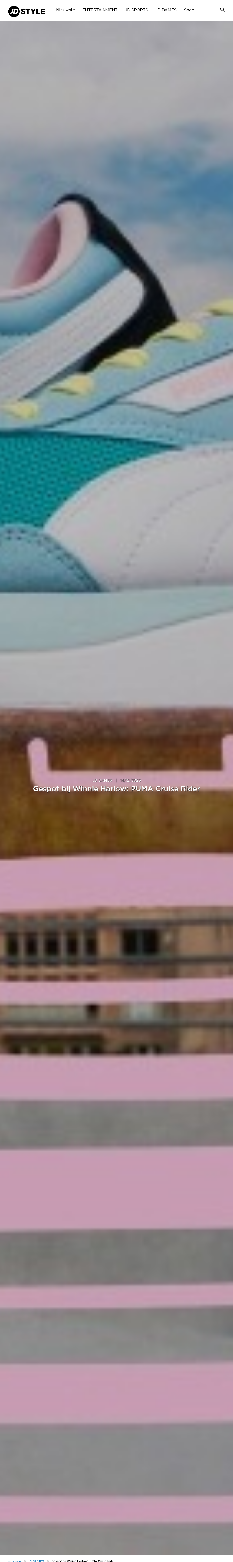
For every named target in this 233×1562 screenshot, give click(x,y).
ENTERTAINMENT (100, 10)
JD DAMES (166, 10)
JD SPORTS (136, 10)
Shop (189, 10)
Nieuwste (65, 10)
